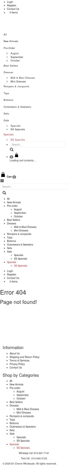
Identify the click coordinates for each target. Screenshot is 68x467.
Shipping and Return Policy (24, 357)
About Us (15, 353)
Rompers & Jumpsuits (16, 86)
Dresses (8, 72)
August (15, 53)
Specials (16, 125)
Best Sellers (11, 65)
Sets (6, 113)
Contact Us (13, 9)
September (17, 57)
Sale (6, 120)
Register (11, 5)
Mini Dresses (18, 81)
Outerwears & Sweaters (17, 106)
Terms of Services (19, 360)
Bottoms (8, 100)
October (15, 60)
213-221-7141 (41, 453)
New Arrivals (11, 41)
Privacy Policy (17, 364)
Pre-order (9, 48)
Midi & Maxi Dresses (23, 77)
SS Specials (18, 129)
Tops (6, 93)
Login (10, 2)
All (5, 34)
